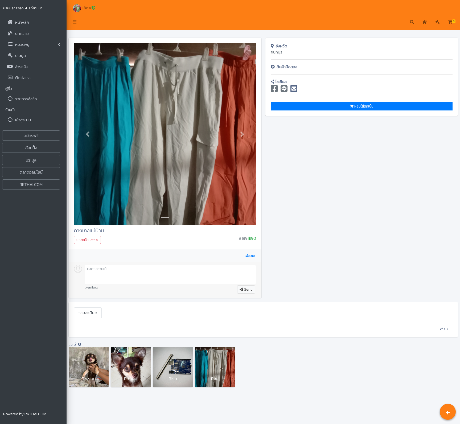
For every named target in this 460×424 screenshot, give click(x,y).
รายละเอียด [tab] (88, 313)
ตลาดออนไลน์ (31, 172)
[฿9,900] (131, 367)
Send (248, 289)
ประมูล (31, 160)
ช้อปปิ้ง (31, 148)
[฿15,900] (89, 367)
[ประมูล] (437, 22)
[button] (75, 22)
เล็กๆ (86, 8)
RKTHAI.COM (31, 184)
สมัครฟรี (31, 135)
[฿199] (173, 367)
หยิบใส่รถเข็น (363, 106)
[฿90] (215, 367)
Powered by (24, 414)
